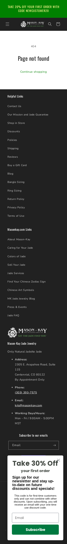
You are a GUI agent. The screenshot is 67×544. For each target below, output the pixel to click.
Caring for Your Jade (20, 248)
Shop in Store (16, 123)
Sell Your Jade (16, 265)
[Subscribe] (54, 445)
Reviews (12, 157)
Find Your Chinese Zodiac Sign (26, 281)
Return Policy (15, 199)
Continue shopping (33, 72)
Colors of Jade (16, 256)
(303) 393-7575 (26, 392)
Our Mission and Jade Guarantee (27, 114)
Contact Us (14, 106)
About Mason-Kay (18, 239)
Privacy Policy (16, 207)
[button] (7, 24)
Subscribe (35, 529)
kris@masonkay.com (28, 405)
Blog (10, 173)
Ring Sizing (14, 190)
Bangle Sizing (16, 182)
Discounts (13, 131)
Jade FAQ (13, 315)
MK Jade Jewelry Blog (21, 298)
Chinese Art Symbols (20, 290)
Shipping (13, 148)
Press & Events (17, 307)
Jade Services (15, 273)
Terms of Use (15, 216)
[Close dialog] (58, 460)
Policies (12, 140)
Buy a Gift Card (17, 165)
